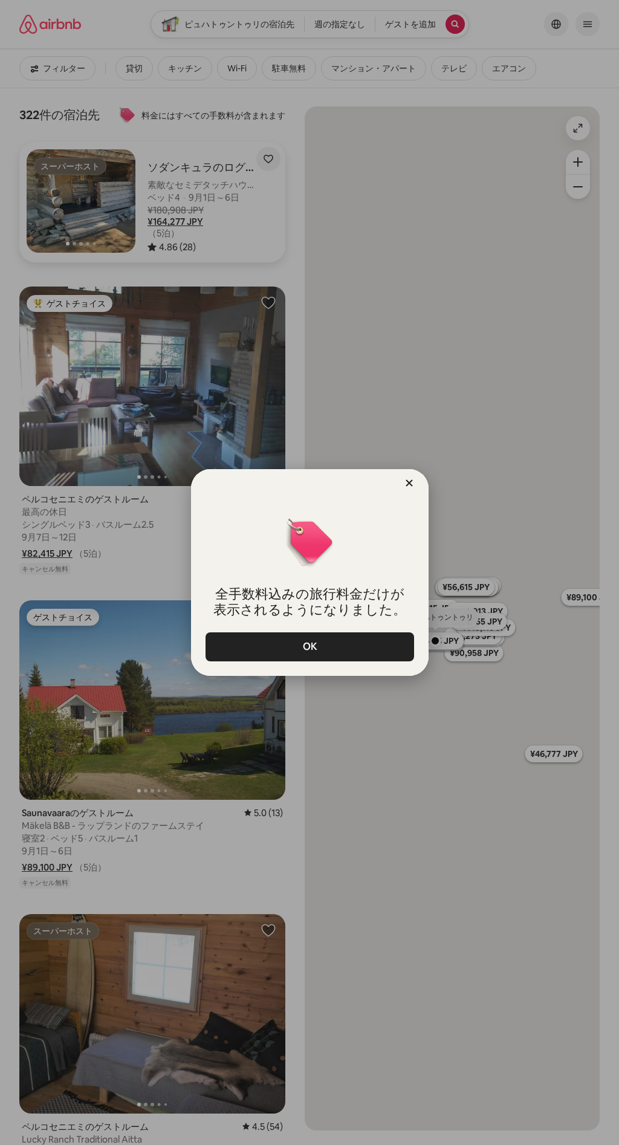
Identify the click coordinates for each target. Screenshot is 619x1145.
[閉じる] (409, 483)
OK (309, 646)
